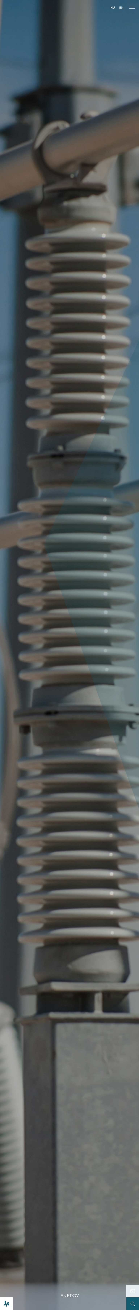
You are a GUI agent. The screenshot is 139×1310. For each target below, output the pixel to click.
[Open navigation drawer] (132, 8)
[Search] (132, 1303)
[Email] (132, 1291)
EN (121, 7)
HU (113, 7)
